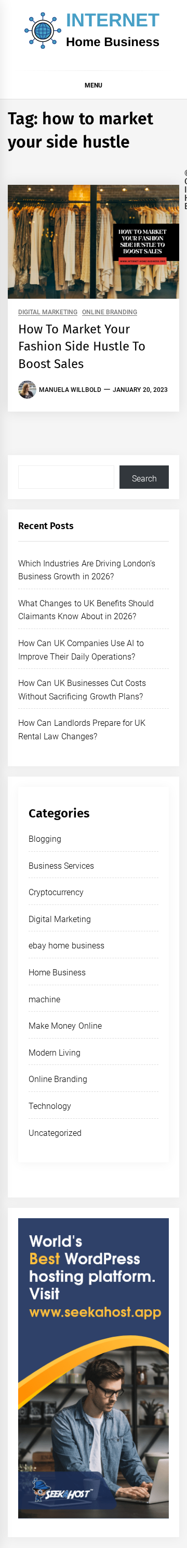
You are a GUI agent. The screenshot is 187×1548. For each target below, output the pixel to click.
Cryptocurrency (56, 892)
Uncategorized (55, 1133)
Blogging (45, 839)
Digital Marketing (47, 312)
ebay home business (66, 946)
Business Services (61, 866)
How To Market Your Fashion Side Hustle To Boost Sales (81, 346)
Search (144, 479)
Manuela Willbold (70, 389)
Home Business (57, 972)
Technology (50, 1106)
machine (44, 999)
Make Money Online (65, 1026)
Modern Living (55, 1053)
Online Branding (109, 312)
